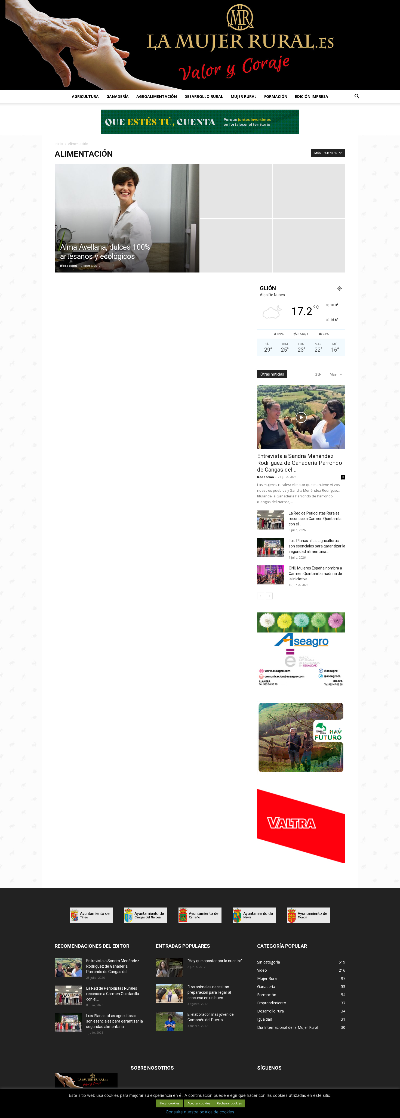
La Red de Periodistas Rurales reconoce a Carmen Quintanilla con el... (315, 518)
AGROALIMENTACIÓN (156, 96)
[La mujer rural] (200, 45)
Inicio (59, 143)
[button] (356, 97)
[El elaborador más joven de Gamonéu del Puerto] (169, 1021)
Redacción (68, 266)
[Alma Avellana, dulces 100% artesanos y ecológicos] (127, 227)
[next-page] (269, 596)
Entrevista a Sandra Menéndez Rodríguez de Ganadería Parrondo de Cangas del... (299, 463)
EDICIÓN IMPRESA (311, 96)
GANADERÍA (117, 96)
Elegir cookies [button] (169, 1103)
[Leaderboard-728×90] (200, 132)
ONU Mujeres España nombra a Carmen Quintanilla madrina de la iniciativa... (315, 573)
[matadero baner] (301, 685)
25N (318, 374)
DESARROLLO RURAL (203, 96)
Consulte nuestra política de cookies (200, 1111)
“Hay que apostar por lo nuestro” (214, 961)
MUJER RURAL (244, 96)
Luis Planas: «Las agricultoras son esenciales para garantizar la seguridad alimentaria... (317, 546)
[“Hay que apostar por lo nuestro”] (169, 967)
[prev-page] (260, 596)
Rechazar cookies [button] (229, 1103)
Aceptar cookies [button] (198, 1103)
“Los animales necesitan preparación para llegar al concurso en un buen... (209, 992)
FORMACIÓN (275, 96)
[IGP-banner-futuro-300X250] (301, 773)
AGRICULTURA (85, 96)
